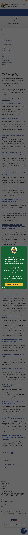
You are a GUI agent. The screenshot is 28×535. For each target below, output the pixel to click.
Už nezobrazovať (7, 287)
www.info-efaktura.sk (14, 284)
